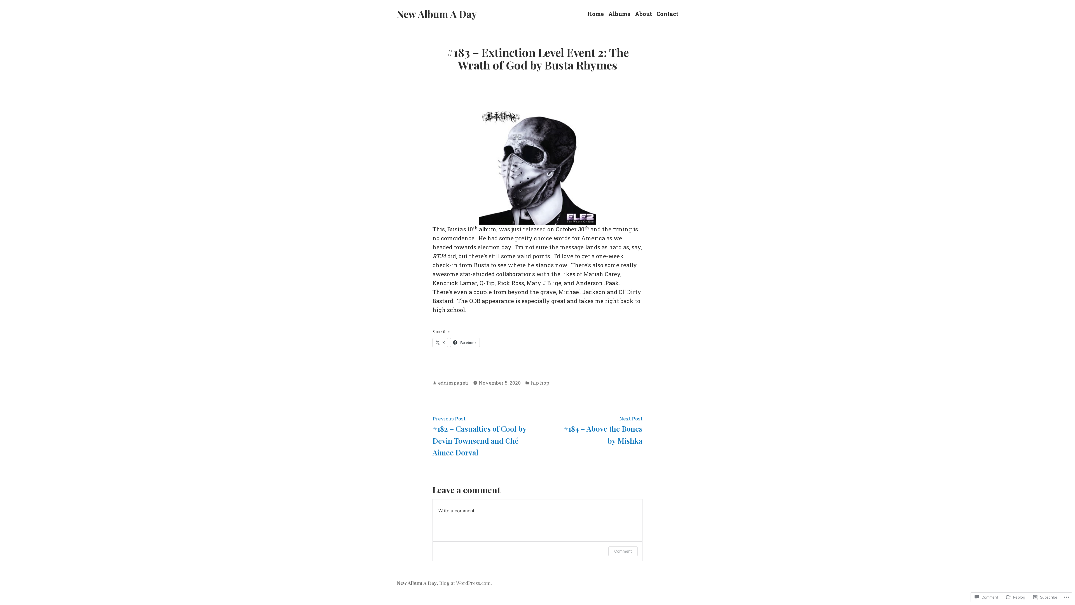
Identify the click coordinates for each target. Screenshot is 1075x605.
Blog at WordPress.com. (465, 583)
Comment (623, 551)
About (643, 14)
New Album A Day (437, 13)
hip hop (540, 383)
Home (595, 14)
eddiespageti (453, 383)
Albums (619, 14)
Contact (667, 14)
